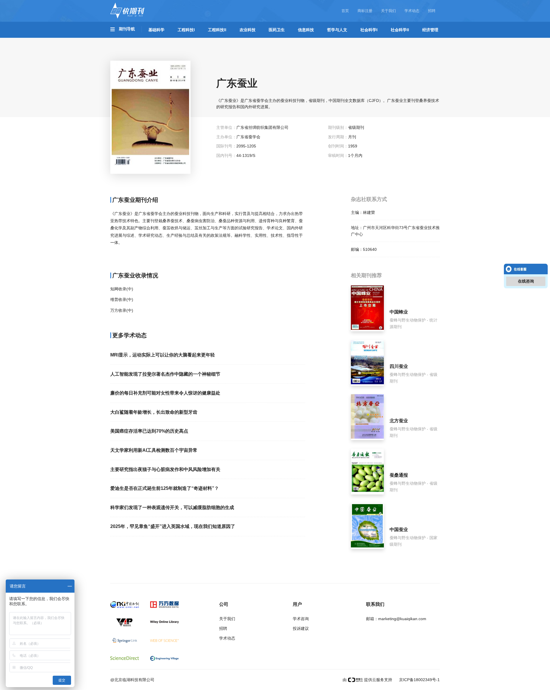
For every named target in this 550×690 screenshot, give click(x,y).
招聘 (431, 11)
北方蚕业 (399, 420)
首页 (345, 11)
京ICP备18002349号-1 (419, 679)
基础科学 (156, 29)
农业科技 (247, 29)
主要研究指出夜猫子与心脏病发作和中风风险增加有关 (165, 469)
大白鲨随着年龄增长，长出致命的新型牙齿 (153, 412)
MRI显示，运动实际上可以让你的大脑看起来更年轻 (162, 354)
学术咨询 (301, 618)
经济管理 (430, 29)
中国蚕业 (399, 529)
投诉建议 (301, 628)
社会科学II (400, 29)
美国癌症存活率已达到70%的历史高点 (149, 431)
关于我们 (388, 11)
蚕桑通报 (399, 475)
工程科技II (217, 29)
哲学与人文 (337, 29)
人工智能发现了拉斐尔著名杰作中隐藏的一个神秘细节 (165, 374)
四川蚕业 (399, 366)
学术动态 (411, 11)
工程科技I (186, 29)
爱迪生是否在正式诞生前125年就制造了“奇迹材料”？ (164, 488)
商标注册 (365, 11)
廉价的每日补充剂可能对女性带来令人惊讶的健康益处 (165, 393)
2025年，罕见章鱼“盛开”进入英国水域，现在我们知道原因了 (172, 526)
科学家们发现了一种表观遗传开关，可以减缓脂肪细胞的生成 (172, 507)
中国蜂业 (399, 311)
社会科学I (369, 29)
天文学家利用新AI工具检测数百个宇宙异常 (153, 450)
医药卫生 (277, 29)
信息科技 (306, 29)
